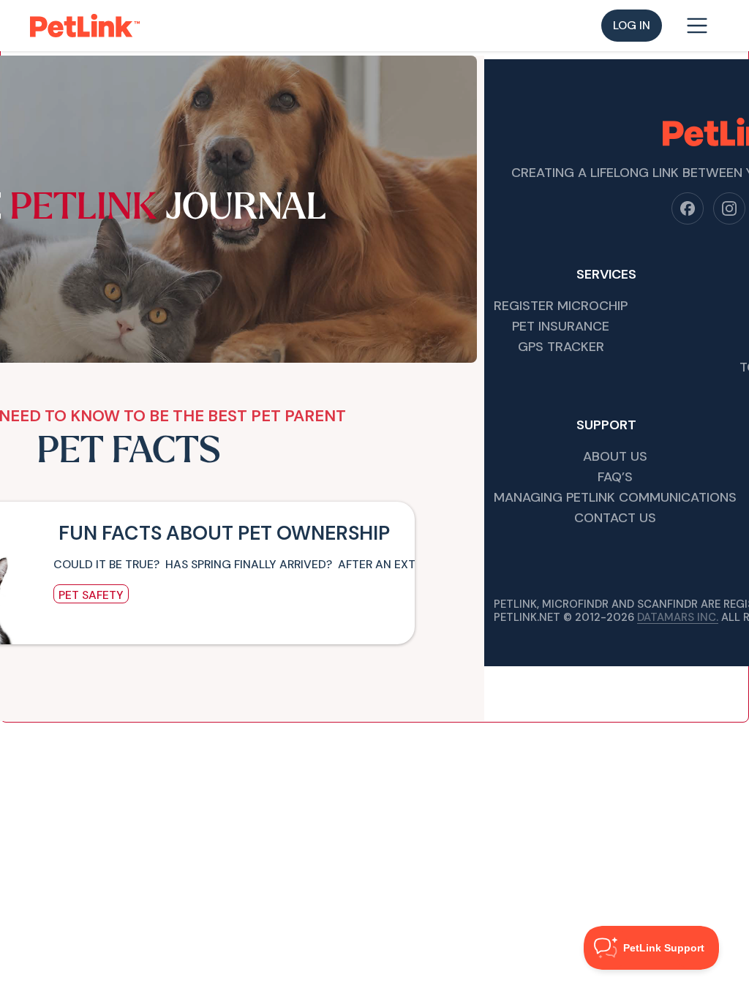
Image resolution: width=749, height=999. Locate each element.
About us (615, 457)
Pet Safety (91, 595)
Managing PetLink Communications (615, 498)
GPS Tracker (561, 347)
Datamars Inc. (677, 617)
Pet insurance (560, 327)
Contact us (615, 519)
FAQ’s (615, 478)
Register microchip (561, 306)
